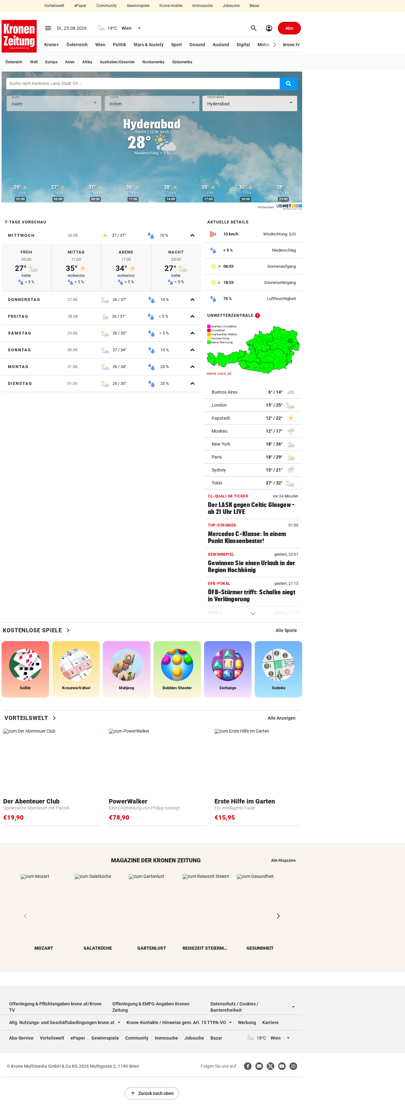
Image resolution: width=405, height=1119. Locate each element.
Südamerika (182, 62)
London (219, 405)
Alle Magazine (283, 860)
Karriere (270, 1022)
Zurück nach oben (152, 1093)
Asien (70, 62)
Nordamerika (153, 62)
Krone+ (51, 44)
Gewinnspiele (138, 5)
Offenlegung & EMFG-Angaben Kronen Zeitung (151, 1007)
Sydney (219, 469)
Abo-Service (21, 1038)
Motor (264, 44)
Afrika (87, 62)
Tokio (217, 482)
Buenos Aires (224, 392)
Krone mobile (170, 5)
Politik (119, 44)
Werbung (247, 1022)
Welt (34, 62)
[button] (274, 44)
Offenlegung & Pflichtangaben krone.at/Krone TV (55, 1007)
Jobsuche (231, 5)
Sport (176, 44)
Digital (243, 44)
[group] (286, 630)
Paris (217, 456)
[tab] (101, 235)
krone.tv (291, 44)
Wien (100, 44)
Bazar (254, 5)
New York (221, 444)
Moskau (219, 431)
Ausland (221, 44)
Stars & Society (149, 44)
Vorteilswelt (54, 5)
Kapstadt (221, 418)
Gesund (197, 44)
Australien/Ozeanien (117, 62)
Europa (51, 62)
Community (107, 5)
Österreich (77, 44)
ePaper (80, 5)
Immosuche (202, 5)
